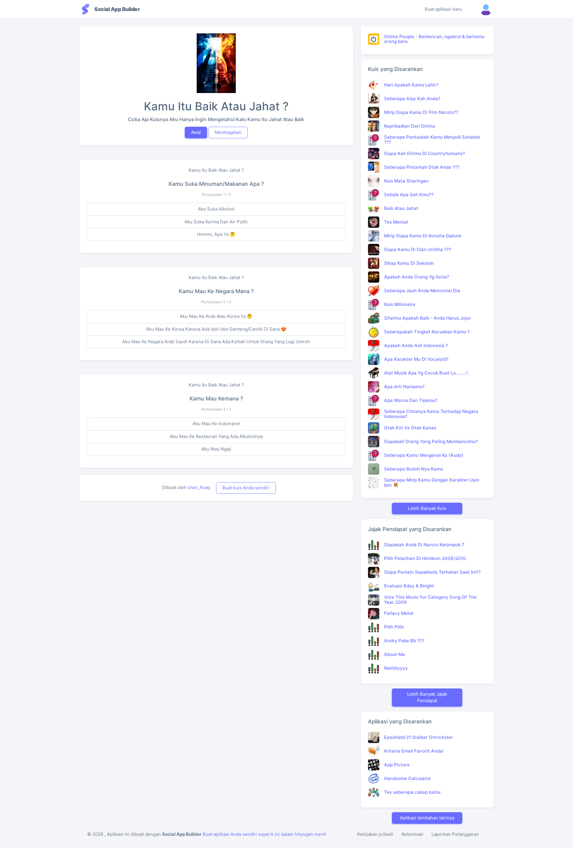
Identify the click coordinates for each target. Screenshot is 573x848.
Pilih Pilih (394, 627)
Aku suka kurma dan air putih (216, 222)
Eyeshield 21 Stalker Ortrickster (418, 737)
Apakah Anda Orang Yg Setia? (416, 277)
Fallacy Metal (398, 613)
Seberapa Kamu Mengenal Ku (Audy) (423, 455)
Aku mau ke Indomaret (216, 423)
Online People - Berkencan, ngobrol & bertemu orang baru (434, 39)
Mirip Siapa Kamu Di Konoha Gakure (422, 236)
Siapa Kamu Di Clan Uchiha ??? (417, 249)
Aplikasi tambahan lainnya (427, 818)
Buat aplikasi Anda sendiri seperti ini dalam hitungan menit (264, 834)
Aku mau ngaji (216, 449)
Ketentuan (412, 834)
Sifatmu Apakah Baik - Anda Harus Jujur (427, 318)
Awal (196, 132)
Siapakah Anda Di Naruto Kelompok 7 (424, 544)
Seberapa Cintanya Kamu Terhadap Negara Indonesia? (431, 413)
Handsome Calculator (407, 778)
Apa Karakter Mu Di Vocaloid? (416, 359)
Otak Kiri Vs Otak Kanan (410, 428)
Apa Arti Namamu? (404, 386)
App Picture (397, 764)
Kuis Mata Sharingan (406, 181)
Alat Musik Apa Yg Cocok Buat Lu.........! (426, 373)
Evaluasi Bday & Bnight (409, 586)
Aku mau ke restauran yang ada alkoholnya (216, 436)
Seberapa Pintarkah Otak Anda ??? (422, 167)
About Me (394, 654)
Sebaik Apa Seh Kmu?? (409, 194)
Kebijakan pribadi (375, 834)
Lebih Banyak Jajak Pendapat (427, 697)
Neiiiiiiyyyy (396, 668)
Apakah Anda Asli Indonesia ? (416, 345)
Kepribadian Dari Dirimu (409, 126)
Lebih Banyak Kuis (427, 508)
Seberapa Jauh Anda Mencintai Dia (422, 290)
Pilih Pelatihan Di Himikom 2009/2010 (425, 558)
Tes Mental (396, 222)
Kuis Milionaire (399, 304)
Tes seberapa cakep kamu (412, 792)
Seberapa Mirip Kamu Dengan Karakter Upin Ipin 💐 (431, 482)
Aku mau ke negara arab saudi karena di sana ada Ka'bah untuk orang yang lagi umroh (216, 341)
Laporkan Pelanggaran (455, 834)
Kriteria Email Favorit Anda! (413, 751)
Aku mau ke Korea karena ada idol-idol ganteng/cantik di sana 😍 (216, 329)
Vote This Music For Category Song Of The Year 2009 (430, 599)
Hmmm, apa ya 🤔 (216, 234)
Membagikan (228, 132)
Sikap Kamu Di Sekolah (409, 263)
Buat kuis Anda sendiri (245, 487)
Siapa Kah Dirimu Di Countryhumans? (424, 153)
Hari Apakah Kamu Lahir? (411, 85)
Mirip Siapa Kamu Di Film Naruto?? (421, 112)
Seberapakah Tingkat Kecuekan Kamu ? (427, 332)
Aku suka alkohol (216, 209)
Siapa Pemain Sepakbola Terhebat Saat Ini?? (432, 572)
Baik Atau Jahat (401, 208)
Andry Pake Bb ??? (404, 640)
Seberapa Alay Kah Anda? (412, 98)
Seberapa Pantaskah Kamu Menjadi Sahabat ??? (432, 139)
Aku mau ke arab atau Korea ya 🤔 (216, 316)
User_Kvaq (199, 487)
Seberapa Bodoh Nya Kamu (413, 469)
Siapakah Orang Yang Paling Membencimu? (431, 441)
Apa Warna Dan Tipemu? (411, 400)
